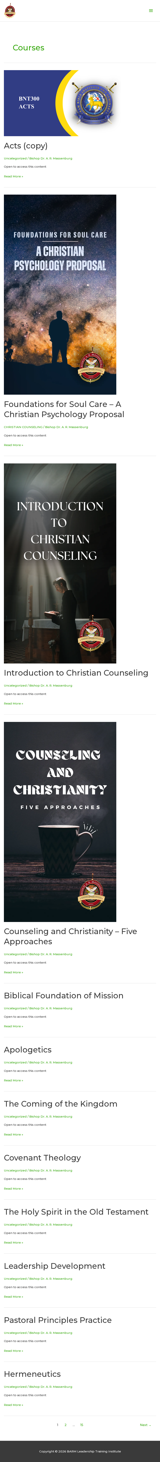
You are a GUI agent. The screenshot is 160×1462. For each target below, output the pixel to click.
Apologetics (28, 1049)
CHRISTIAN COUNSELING (23, 427)
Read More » (13, 176)
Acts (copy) (26, 145)
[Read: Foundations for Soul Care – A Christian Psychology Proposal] (60, 294)
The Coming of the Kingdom (60, 1104)
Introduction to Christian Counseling (76, 673)
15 (81, 1425)
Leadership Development (54, 1266)
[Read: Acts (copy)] (62, 103)
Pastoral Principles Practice (58, 1320)
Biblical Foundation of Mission (64, 995)
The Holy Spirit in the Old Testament (76, 1212)
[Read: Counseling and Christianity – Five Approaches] (60, 822)
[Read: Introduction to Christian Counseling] (60, 563)
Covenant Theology (42, 1157)
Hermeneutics (32, 1374)
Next (145, 1425)
